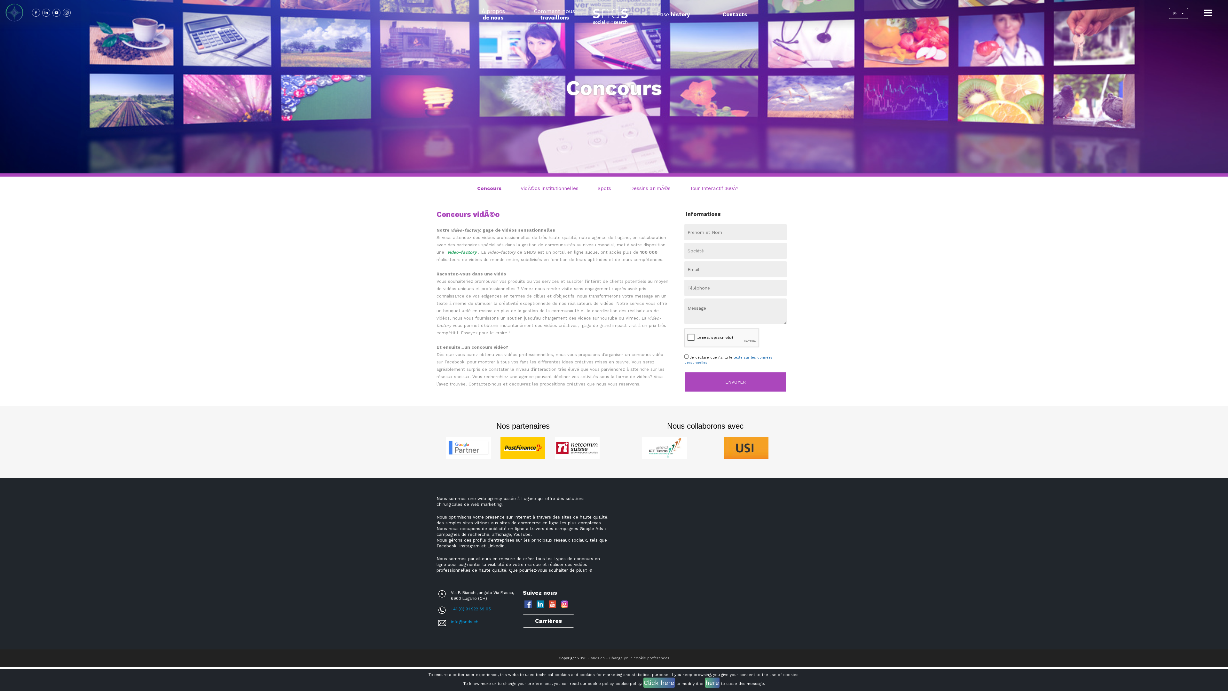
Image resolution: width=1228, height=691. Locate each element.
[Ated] (664, 447)
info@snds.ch (464, 621)
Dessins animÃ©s (650, 188)
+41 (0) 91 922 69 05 (471, 609)
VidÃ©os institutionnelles (550, 188)
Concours (489, 188)
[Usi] (746, 447)
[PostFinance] (522, 447)
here (712, 683)
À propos (493, 14)
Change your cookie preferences (639, 658)
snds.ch (598, 658)
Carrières (548, 620)
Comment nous (554, 14)
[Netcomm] (577, 447)
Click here (659, 683)
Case (673, 14)
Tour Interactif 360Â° (714, 188)
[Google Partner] (468, 447)
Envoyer (735, 382)
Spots (604, 188)
